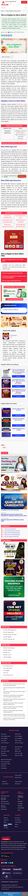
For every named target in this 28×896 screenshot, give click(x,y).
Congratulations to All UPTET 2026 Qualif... (10, 510)
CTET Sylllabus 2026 (5, 736)
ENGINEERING (21, 807)
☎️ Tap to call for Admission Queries (14, 299)
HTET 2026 (3, 766)
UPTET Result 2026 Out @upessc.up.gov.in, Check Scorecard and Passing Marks (14, 684)
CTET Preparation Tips (8, 675)
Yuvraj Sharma (5, 32)
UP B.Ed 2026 (4, 755)
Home (2, 11)
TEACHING (20, 803)
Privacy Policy (5, 889)
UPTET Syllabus (18, 736)
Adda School (18, 783)
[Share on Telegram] (4, 35)
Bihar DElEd (24, 104)
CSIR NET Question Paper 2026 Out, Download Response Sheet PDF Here (13, 703)
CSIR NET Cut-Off (7, 654)
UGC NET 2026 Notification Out (9, 629)
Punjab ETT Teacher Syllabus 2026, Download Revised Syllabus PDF (12, 711)
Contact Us (6, 820)
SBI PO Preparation (5, 795)
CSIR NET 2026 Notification (9, 647)
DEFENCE (20, 805)
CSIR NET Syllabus (7, 650)
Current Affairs (5, 783)
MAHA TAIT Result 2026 (6, 759)
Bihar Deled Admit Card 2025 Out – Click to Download (14, 143)
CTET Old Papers (5, 742)
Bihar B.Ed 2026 (18, 746)
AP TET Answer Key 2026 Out (12, 536)
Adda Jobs (4, 781)
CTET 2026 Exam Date (8, 665)
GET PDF (25, 893)
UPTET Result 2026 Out (10, 529)
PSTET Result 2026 (5, 761)
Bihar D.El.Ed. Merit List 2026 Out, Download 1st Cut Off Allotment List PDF (14, 700)
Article (4, 447)
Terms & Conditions (17, 887)
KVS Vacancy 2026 (5, 751)
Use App (24, 2)
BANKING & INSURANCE (20, 796)
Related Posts (4, 453)
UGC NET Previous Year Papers (10, 634)
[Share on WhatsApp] (2, 35)
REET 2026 (17, 749)
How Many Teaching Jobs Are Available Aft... (10, 472)
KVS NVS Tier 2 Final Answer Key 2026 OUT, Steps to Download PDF (14, 692)
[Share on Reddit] (6, 35)
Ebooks (16, 824)
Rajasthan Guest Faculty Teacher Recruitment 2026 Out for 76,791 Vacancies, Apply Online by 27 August (14, 715)
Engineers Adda (18, 781)
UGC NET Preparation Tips (8, 639)
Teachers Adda (18, 775)
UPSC (19, 810)
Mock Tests (17, 817)
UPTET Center (18, 740)
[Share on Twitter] (11, 35)
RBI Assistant (4, 809)
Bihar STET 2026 (18, 755)
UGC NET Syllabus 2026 (8, 632)
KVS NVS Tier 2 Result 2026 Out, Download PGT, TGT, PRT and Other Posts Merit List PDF (13, 696)
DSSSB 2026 (4, 746)
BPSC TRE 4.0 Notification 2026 (12, 532)
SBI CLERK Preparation (3, 798)
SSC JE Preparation (5, 803)
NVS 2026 (3, 753)
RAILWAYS (20, 801)
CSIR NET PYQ (6, 652)
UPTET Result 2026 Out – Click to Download (14, 287)
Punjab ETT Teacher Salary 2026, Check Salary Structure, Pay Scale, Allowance (13, 707)
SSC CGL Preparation (3, 806)
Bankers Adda (18, 777)
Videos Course (18, 822)
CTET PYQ (5, 672)
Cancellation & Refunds (7, 887)
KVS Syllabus (4, 768)
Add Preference (21, 176)
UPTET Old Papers (19, 742)
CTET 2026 (3, 734)
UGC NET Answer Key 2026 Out (12, 530)
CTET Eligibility (6, 670)
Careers (8, 825)
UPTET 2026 (18, 734)
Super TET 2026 (18, 753)
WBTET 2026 (18, 751)
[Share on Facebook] (9, 35)
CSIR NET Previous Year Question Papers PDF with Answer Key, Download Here (14, 719)
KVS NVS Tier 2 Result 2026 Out (12, 534)
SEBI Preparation (5, 801)
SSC (19, 799)
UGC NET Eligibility (7, 636)
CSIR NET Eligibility (7, 657)
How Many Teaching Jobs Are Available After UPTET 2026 (14, 688)
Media (5, 822)
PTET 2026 (3, 749)
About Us (6, 817)
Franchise (6, 827)
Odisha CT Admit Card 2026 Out (11, 309)
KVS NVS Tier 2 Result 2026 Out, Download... (11, 491)
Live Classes (18, 820)
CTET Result (4, 740)
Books (16, 826)
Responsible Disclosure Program (9, 885)
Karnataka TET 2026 (5, 763)
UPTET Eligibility (18, 738)
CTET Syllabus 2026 (7, 668)
